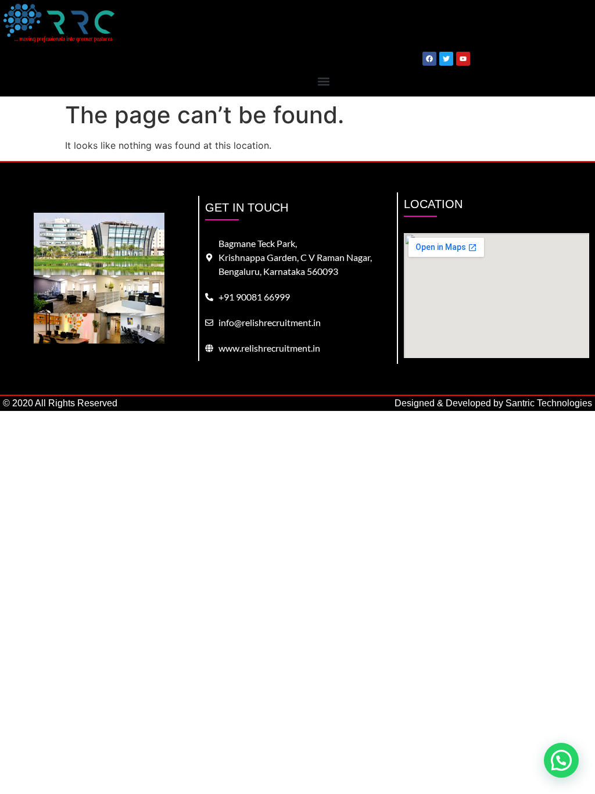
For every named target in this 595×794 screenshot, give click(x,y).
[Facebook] (429, 59)
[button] (323, 81)
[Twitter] (446, 59)
